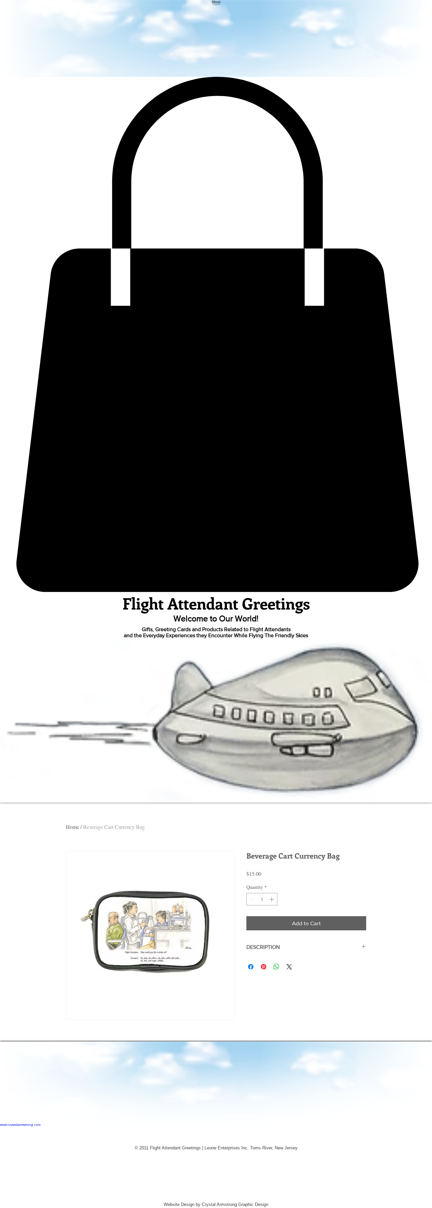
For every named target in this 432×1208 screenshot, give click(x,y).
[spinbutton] (262, 899)
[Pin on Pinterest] (264, 967)
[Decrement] (251, 899)
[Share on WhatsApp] (276, 967)
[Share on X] (289, 967)
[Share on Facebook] (251, 967)
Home (72, 826)
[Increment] (272, 899)
